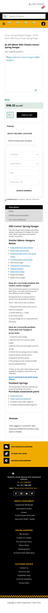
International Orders (24, 509)
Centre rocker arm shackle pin (20, 399)
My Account (24, 534)
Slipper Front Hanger (17, 272)
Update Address (24, 191)
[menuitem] (36, 4)
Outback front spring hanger (20, 266)
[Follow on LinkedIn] (26, 493)
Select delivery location (19, 133)
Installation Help (24, 575)
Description (14, 207)
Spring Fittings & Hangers (21, 35)
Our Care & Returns (17, 219)
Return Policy (24, 545)
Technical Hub (24, 571)
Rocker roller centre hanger (19, 251)
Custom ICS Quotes (24, 538)
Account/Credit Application (24, 553)
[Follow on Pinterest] (32, 493)
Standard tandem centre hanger (21, 260)
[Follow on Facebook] (16, 493)
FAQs (11, 211)
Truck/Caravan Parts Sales (25, 515)
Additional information (19, 215)
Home (7, 35)
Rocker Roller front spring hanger (21, 248)
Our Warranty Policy (24, 541)
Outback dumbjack (16, 269)
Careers (24, 512)
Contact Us (24, 568)
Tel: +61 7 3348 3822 (24, 482)
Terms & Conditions (24, 579)
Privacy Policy (24, 583)
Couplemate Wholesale (24, 505)
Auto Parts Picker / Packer (25, 519)
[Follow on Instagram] (21, 493)
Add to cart (27, 115)
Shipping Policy (24, 549)
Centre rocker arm (16, 396)
